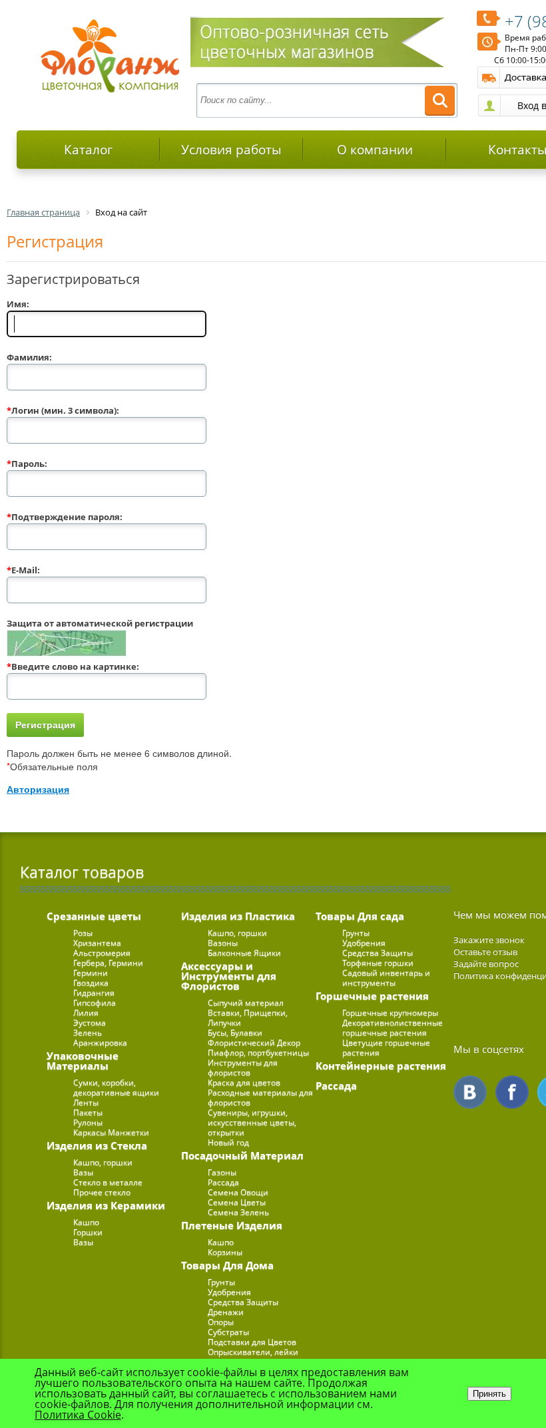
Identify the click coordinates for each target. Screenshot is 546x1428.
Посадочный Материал (242, 1155)
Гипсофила (94, 1003)
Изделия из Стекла (97, 1145)
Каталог (88, 149)
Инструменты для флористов (243, 1067)
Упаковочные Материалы (83, 1060)
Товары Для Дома (227, 1265)
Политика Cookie (78, 1414)
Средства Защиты (243, 1302)
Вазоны (223, 943)
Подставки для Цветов (252, 1342)
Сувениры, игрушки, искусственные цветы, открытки (252, 1122)
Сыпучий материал (246, 1003)
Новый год (228, 1142)
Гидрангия (94, 993)
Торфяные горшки (377, 963)
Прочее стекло (102, 1192)
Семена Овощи (238, 1192)
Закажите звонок (489, 940)
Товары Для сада (360, 916)
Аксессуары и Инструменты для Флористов (228, 975)
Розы (83, 933)
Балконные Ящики (244, 953)
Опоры (221, 1322)
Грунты (221, 1282)
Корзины (225, 1252)
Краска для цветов (244, 1082)
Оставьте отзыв (485, 952)
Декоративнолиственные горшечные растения (392, 1028)
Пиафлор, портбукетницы (258, 1053)
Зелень (87, 1033)
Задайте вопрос (486, 964)
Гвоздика (91, 983)
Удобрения (229, 1292)
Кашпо (86, 1222)
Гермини (90, 973)
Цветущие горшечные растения (386, 1048)
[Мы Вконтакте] (470, 1092)
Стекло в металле (107, 1182)
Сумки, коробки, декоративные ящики (116, 1087)
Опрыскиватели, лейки (253, 1352)
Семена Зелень (238, 1212)
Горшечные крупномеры (390, 1013)
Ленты (86, 1102)
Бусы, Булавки (235, 1033)
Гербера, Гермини (108, 963)
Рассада (223, 1182)
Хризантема (97, 943)
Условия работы (231, 149)
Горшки (88, 1232)
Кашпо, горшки (103, 1162)
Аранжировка (100, 1043)
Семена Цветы (237, 1202)
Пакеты (88, 1112)
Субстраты (228, 1332)
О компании (375, 149)
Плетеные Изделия (231, 1225)
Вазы (83, 1172)
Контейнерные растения (381, 1065)
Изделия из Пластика (238, 916)
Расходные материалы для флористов (260, 1097)
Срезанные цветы (94, 916)
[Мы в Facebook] (512, 1092)
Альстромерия (102, 953)
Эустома (89, 1023)
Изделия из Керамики (106, 1205)
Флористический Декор (254, 1043)
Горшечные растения (372, 995)
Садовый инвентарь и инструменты (386, 978)
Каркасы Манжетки (111, 1132)
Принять (489, 1394)
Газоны (222, 1172)
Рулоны (88, 1122)
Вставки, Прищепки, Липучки (248, 1018)
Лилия (86, 1013)
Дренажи (226, 1312)
